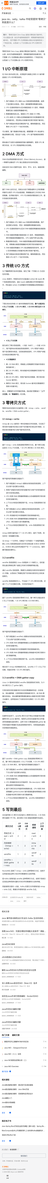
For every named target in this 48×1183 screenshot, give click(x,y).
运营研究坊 (5, 964)
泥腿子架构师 (6, 1029)
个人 (44, 13)
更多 (3, 1113)
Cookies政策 (21, 1169)
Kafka (38, 897)
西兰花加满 (5, 990)
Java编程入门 (7, 1098)
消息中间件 (29, 897)
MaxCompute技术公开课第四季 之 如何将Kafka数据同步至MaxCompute (24, 1130)
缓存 (25, 901)
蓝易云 (4, 951)
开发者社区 (9, 1161)
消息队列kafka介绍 (9, 1135)
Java (11, 901)
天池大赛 (17, 1161)
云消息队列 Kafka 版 (16, 897)
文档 (3, 1161)
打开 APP (41, 3)
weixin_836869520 (8, 977)
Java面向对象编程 (8, 1102)
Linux (18, 901)
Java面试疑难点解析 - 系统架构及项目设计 (17, 1093)
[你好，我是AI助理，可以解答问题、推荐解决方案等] (35, 8)
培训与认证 (24, 1161)
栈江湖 (4, 938)
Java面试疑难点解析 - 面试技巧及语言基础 (17, 1085)
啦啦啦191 (5, 925)
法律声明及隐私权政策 (9, 1169)
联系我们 (24, 1156)
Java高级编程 (7, 1107)
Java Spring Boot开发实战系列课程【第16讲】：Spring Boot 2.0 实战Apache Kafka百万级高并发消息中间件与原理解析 (24, 1126)
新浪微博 (13, 1149)
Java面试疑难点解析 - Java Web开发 (15, 1089)
